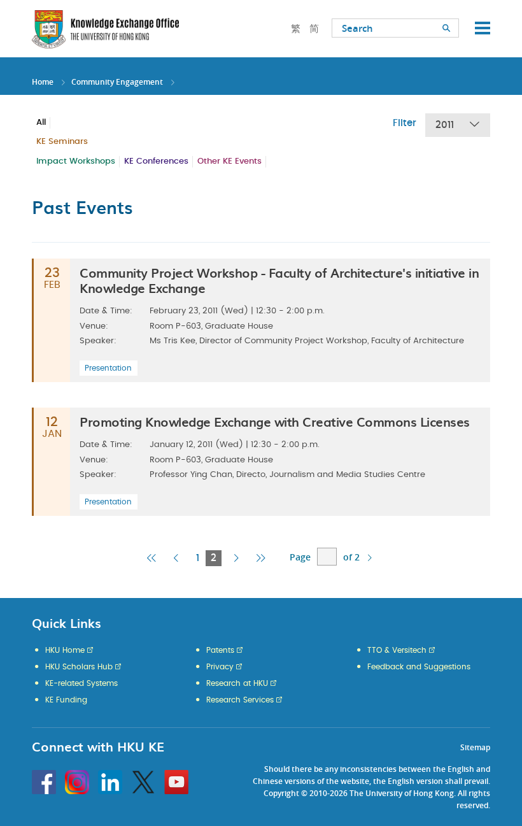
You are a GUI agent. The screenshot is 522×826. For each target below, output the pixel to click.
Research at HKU (237, 683)
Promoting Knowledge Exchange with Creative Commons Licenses (275, 421)
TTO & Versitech (397, 650)
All (41, 122)
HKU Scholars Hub (79, 667)
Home (42, 81)
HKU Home (65, 650)
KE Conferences (156, 161)
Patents (220, 650)
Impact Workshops (75, 161)
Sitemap (475, 747)
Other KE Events (229, 161)
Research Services (240, 700)
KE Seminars (62, 142)
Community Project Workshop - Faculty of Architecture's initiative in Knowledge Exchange (279, 280)
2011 (444, 125)
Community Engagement (117, 81)
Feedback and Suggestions (418, 667)
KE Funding (66, 700)
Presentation (108, 368)
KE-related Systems (81, 683)
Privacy (220, 667)
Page (300, 557)
